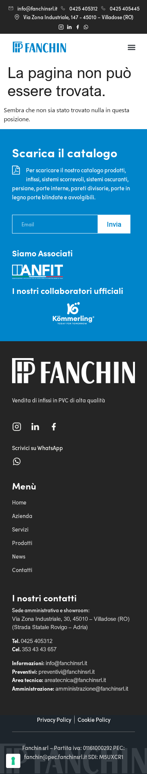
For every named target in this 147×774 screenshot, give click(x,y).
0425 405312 (36, 640)
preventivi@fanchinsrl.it (66, 671)
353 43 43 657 (39, 649)
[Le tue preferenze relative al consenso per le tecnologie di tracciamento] (13, 761)
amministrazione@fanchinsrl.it (91, 688)
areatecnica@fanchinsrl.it (75, 679)
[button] (132, 47)
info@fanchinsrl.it (66, 663)
